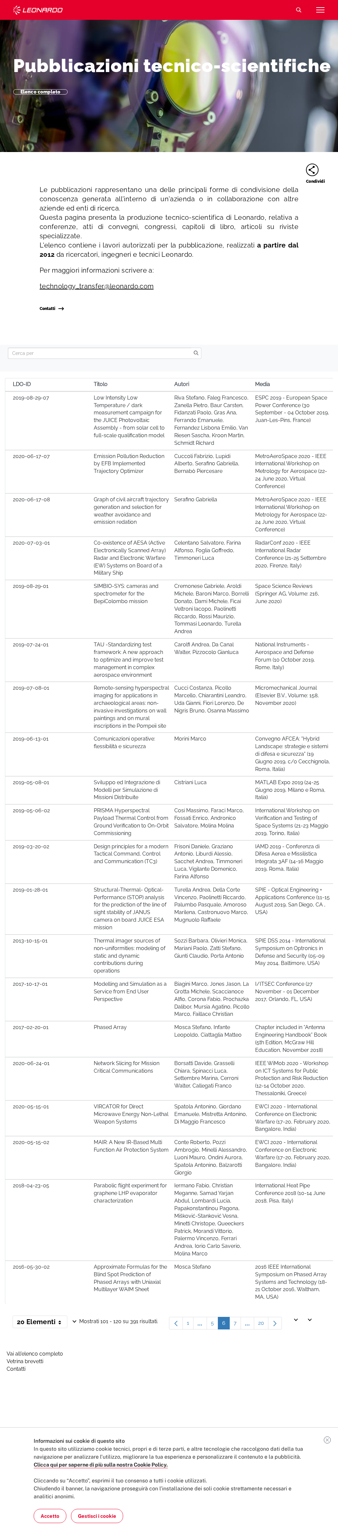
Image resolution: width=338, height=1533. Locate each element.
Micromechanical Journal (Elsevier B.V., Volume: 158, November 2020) (287, 695)
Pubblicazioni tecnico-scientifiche (172, 65)
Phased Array (110, 1027)
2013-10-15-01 (30, 941)
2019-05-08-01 (31, 782)
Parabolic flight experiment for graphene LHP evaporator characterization (130, 1193)
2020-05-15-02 (31, 1142)
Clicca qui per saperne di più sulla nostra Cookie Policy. (101, 1465)
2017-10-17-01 (30, 984)
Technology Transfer (38, 10)
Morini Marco (190, 739)
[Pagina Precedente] (176, 1323)
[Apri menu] (320, 10)
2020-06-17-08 (31, 499)
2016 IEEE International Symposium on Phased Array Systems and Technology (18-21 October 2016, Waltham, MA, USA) (291, 1282)
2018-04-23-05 (31, 1185)
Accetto (50, 1516)
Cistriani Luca (190, 782)
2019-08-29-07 (31, 398)
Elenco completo (40, 92)
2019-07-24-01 (31, 644)
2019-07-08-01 (31, 688)
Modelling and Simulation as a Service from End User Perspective (130, 991)
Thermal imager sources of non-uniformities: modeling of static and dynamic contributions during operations (129, 956)
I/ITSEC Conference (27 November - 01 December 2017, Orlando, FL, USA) (287, 991)
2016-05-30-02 (31, 1267)
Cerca (298, 10)
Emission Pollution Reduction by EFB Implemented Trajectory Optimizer (129, 464)
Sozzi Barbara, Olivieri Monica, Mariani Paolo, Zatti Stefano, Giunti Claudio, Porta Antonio (211, 948)
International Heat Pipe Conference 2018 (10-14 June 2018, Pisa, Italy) (290, 1193)
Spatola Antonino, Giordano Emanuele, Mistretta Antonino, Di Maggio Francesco (210, 1114)
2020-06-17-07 (31, 456)
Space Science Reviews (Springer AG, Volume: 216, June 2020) (287, 593)
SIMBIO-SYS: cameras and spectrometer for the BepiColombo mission (126, 593)
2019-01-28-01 (30, 890)
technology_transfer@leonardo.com (96, 286)
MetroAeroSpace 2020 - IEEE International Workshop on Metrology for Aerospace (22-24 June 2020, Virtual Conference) (291, 471)
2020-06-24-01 (31, 1063)
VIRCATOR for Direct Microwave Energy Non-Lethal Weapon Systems (131, 1114)
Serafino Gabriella (195, 499)
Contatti (47, 308)
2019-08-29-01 (31, 586)
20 (263, 1324)
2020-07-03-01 (31, 543)
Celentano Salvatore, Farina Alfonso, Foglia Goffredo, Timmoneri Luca (207, 550)
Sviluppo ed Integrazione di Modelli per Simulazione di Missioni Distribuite (127, 790)
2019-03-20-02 (31, 846)
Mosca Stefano (192, 1267)
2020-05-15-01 (31, 1106)
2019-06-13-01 (31, 739)
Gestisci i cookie (97, 1516)
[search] (196, 353)
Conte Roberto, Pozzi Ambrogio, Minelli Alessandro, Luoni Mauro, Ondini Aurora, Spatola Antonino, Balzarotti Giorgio (210, 1157)
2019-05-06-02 (31, 810)
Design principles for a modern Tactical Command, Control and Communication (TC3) (131, 854)
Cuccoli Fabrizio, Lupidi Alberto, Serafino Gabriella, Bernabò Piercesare (206, 464)
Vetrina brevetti (25, 1361)
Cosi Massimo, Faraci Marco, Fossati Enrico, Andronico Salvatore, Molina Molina (209, 818)
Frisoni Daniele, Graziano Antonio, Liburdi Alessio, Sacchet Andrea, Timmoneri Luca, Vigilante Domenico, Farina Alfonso (208, 861)
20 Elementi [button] (42, 1323)
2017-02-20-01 (31, 1027)
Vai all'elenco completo (35, 1354)
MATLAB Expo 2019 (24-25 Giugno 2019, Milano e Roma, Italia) (290, 790)
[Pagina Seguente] (275, 1323)
